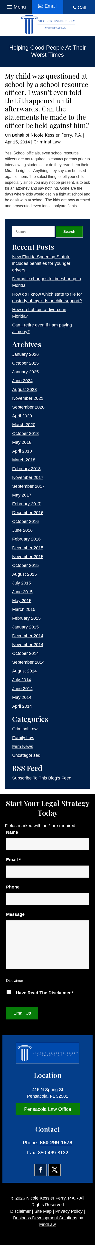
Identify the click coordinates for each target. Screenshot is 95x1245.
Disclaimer (14, 980)
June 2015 (22, 591)
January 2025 (25, 371)
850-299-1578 (56, 1142)
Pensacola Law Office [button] (47, 1109)
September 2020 (28, 407)
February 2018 (26, 468)
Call (82, 7)
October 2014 (25, 653)
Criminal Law (47, 142)
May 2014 (21, 697)
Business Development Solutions (45, 1217)
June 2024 (22, 380)
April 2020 (22, 415)
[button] (16, 6)
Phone (12, 887)
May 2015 (21, 600)
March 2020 (23, 424)
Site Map (43, 1211)
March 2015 (23, 609)
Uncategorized (26, 755)
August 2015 (24, 574)
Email (13, 859)
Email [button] (51, 6)
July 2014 (21, 679)
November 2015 (27, 556)
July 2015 (21, 583)
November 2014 (27, 644)
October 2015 (25, 565)
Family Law (23, 737)
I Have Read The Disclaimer (43, 992)
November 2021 (27, 398)
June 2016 (22, 530)
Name (12, 832)
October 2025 (25, 363)
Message (15, 914)
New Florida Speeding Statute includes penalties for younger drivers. (41, 263)
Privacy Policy (69, 1211)
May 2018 (21, 442)
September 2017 (28, 486)
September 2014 (28, 662)
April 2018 (22, 451)
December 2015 (27, 547)
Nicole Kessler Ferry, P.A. (56, 135)
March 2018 (23, 459)
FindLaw (47, 1224)
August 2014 (24, 671)
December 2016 (27, 512)
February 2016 (26, 539)
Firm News (22, 746)
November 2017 (27, 477)
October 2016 (25, 521)
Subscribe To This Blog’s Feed (41, 778)
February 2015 (26, 618)
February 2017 (26, 503)
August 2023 (24, 389)
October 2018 (25, 433)
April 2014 (22, 706)
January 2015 (25, 627)
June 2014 (22, 688)
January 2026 (25, 354)
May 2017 (21, 495)
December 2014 (27, 635)
